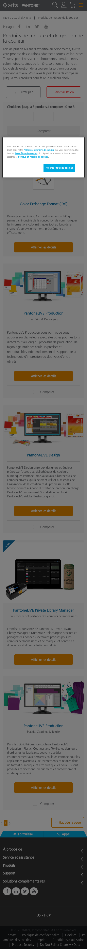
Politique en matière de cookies (39, 150)
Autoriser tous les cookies (59, 167)
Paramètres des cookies (26, 153)
